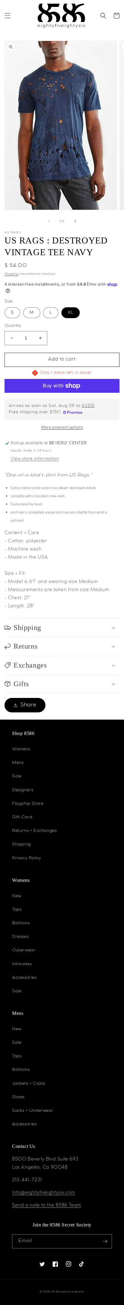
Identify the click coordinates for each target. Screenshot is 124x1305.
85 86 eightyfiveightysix (68, 1292)
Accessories (24, 978)
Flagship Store (27, 804)
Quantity (13, 326)
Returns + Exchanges (34, 831)
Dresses (20, 937)
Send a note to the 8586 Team (46, 1206)
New (17, 896)
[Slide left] (48, 221)
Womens (21, 749)
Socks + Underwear (32, 1111)
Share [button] (28, 705)
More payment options (62, 427)
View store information (35, 459)
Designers (22, 790)
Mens (17, 763)
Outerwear (23, 950)
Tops (16, 910)
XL (70, 312)
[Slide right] (75, 221)
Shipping (11, 274)
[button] (7, 15)
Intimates (22, 964)
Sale (16, 776)
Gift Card (22, 817)
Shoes (18, 1097)
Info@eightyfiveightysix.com (43, 1193)
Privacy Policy (26, 858)
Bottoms (20, 923)
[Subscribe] (105, 1241)
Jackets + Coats (28, 1083)
